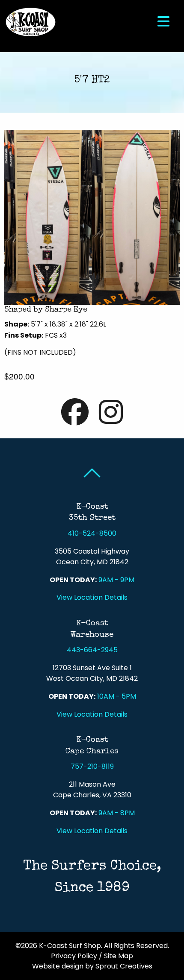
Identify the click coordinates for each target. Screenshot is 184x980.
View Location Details (92, 597)
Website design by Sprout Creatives (92, 966)
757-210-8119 (92, 766)
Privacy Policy (74, 956)
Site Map (118, 956)
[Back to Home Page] (30, 21)
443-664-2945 (92, 650)
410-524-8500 (92, 533)
